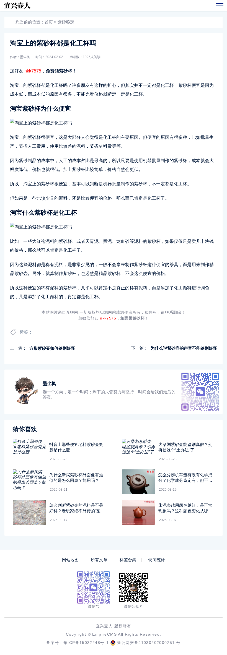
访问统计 (156, 560)
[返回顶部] (209, 582)
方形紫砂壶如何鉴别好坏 (52, 348)
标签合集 (128, 560)
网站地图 (70, 560)
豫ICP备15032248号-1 (86, 642)
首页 (49, 22)
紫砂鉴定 (66, 22)
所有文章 (99, 560)
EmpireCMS (104, 634)
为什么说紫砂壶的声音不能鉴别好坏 (184, 348)
